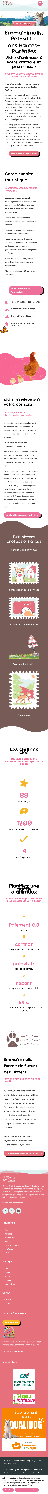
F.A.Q (7, 1253)
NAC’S (7, 1276)
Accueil (7, 1230)
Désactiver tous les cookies (26, 1490)
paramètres (26, 1485)
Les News (9, 1249)
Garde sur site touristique (24, 624)
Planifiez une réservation (24, 153)
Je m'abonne (11, 1322)
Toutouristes (10, 1284)
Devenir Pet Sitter (12, 1245)
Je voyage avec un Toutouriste (20, 290)
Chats (7, 1269)
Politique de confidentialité (31, 1469)
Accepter (8, 1490)
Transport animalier (24, 664)
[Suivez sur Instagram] (12, 1211)
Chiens (7, 1272)
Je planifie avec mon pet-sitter (22, 515)
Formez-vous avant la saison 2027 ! (24, 1153)
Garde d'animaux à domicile (24, 589)
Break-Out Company (21, 1460)
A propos (8, 1234)
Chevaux (8, 1280)
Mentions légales (12, 1469)
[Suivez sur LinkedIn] (18, 1211)
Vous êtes (9, 1241)
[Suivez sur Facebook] (5, 1211)
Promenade (24, 714)
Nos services (10, 1237)
